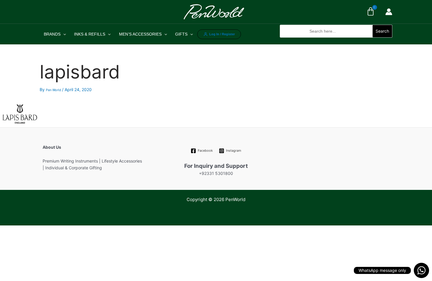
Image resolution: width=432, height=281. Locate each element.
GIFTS (181, 34)
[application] (63, 34)
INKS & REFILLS (89, 34)
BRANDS (52, 34)
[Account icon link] (388, 11)
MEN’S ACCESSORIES (140, 34)
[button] (336, 41)
